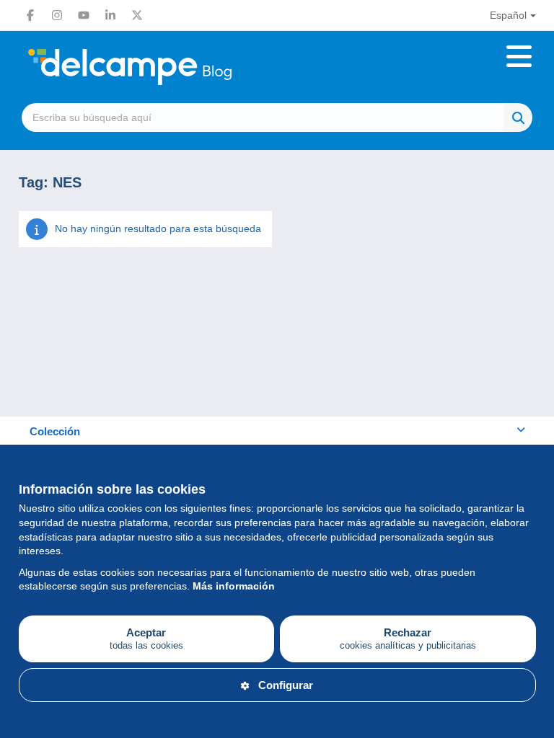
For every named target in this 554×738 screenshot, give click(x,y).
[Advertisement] (277, 337)
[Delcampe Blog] (162, 67)
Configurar (285, 685)
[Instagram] (57, 15)
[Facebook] (30, 15)
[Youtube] (83, 15)
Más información (234, 586)
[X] (137, 15)
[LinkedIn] (110, 15)
